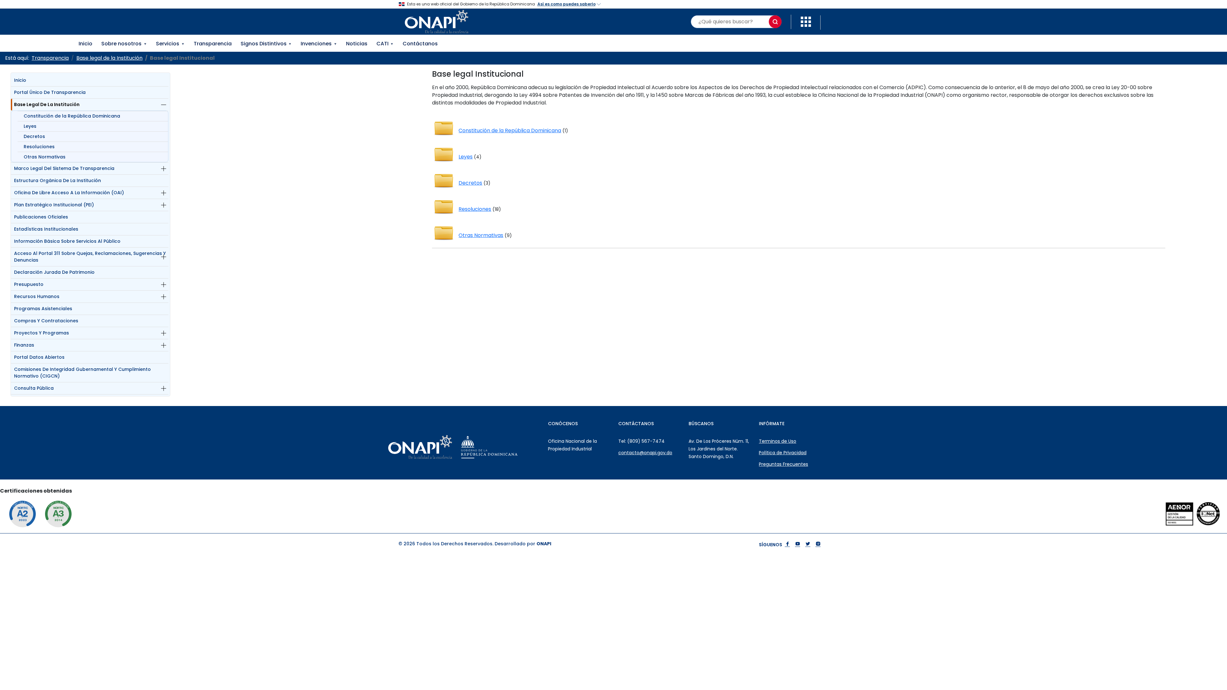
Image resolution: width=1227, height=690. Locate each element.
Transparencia (213, 43)
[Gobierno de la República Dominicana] (505, 447)
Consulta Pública (34, 388)
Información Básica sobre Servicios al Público (67, 241)
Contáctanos (420, 43)
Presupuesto (28, 284)
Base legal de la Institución (47, 104)
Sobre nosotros (124, 43)
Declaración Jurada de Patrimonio (54, 272)
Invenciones (319, 43)
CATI (385, 43)
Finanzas (24, 345)
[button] (806, 21)
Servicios (170, 43)
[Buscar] (775, 21)
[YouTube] (797, 544)
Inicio (85, 43)
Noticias (356, 43)
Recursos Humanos (36, 296)
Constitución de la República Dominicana (72, 116)
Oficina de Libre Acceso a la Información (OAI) (69, 192)
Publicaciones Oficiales (41, 217)
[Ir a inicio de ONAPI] (436, 447)
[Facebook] (787, 544)
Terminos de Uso (777, 441)
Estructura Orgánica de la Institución (57, 180)
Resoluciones (39, 146)
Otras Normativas (45, 157)
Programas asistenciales (43, 308)
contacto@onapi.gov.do (645, 452)
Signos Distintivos (266, 43)
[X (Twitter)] (807, 544)
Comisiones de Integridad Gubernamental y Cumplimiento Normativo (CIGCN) (82, 372)
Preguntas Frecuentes (783, 464)
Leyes (30, 126)
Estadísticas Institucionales (46, 229)
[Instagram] (818, 544)
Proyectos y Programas (41, 333)
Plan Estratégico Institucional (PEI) (54, 205)
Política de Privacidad (782, 452)
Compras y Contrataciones (46, 321)
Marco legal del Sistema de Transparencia (64, 168)
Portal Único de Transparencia (50, 92)
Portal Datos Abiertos (39, 357)
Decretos (34, 136)
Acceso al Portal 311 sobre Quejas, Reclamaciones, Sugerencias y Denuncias (90, 256)
